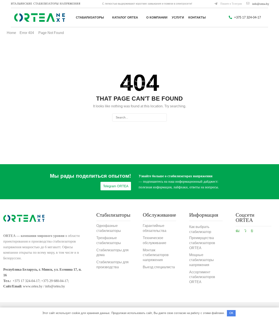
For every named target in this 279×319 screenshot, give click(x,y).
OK (231, 313)
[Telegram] (245, 230)
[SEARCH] (163, 117)
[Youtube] (238, 230)
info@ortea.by (260, 3)
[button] (228, 4)
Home (11, 33)
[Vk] (252, 230)
